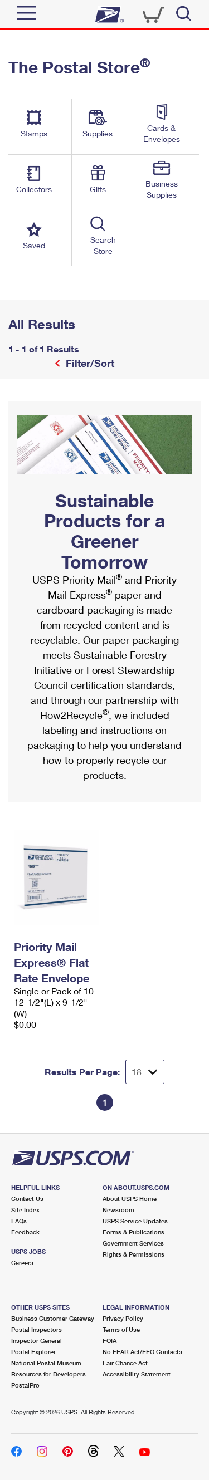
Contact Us (27, 1198)
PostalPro (25, 1385)
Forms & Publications (133, 1232)
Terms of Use (121, 1329)
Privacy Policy (123, 1318)
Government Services (133, 1243)
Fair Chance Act (125, 1362)
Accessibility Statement (137, 1374)
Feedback (25, 1232)
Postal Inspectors (36, 1329)
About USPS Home (130, 1198)
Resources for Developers (48, 1374)
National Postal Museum (46, 1362)
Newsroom (118, 1209)
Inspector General (36, 1340)
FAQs (19, 1220)
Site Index (25, 1209)
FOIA (109, 1340)
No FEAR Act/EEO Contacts (142, 1351)
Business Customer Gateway (52, 1318)
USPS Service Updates (135, 1220)
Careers (22, 1262)
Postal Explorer (33, 1351)
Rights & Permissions (133, 1254)
